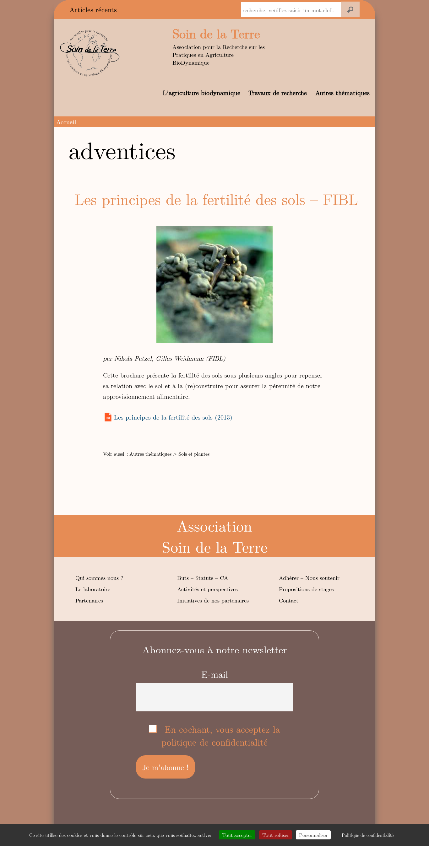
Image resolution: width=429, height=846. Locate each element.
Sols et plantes (193, 453)
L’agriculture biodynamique (201, 92)
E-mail (214, 674)
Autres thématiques (342, 92)
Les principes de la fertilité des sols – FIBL (216, 199)
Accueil (66, 121)
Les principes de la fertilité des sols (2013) (173, 416)
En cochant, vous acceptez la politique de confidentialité (220, 735)
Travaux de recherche (277, 92)
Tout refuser (275, 834)
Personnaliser (313, 834)
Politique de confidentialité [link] (368, 835)
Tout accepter (237, 834)
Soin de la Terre (216, 33)
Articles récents (93, 9)
